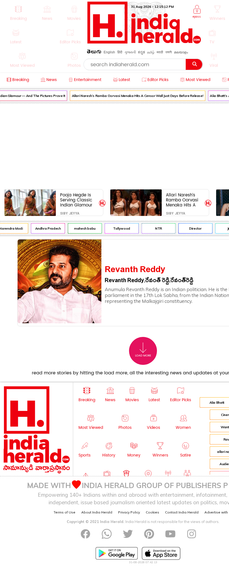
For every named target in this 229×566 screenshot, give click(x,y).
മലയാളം (181, 52)
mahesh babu (82, 228)
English (109, 52)
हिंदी (119, 52)
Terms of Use (64, 512)
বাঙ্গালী (168, 52)
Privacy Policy (129, 512)
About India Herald (96, 512)
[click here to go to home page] (144, 42)
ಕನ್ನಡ (141, 52)
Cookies (152, 512)
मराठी (160, 52)
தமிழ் (150, 52)
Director (193, 228)
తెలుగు (94, 52)
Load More (143, 355)
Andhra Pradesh (46, 228)
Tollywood (119, 228)
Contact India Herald (182, 512)
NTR (156, 228)
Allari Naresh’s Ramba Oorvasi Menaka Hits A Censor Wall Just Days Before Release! (135, 96)
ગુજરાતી (130, 52)
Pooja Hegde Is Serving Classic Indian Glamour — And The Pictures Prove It (76, 200)
